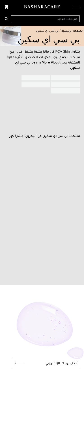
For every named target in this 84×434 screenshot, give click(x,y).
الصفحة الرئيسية (72, 30)
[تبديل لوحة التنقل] (74, 7)
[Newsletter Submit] (18, 363)
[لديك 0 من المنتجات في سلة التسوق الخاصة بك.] (6, 6)
